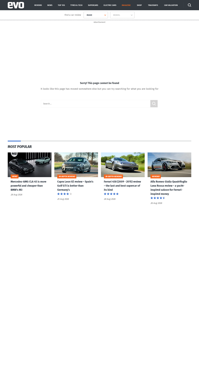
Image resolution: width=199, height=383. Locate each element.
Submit (154, 103)
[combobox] (85, 15)
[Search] (189, 5)
